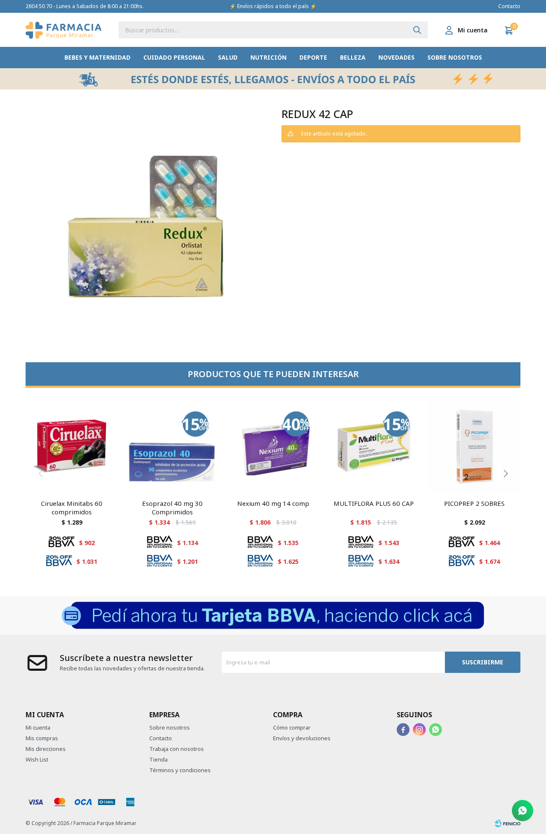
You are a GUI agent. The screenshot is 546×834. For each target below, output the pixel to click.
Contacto (509, 6)
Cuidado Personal (174, 57)
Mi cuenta (38, 727)
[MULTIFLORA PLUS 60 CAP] (374, 447)
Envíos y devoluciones (302, 738)
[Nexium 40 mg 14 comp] (273, 447)
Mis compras (42, 738)
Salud (228, 57)
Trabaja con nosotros (176, 749)
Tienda (158, 759)
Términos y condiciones (180, 770)
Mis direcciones (46, 749)
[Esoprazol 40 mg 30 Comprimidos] (172, 447)
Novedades (396, 57)
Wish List (37, 759)
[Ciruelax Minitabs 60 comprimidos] (72, 447)
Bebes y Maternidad (97, 57)
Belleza (353, 57)
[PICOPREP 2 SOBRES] (474, 447)
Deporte (313, 57)
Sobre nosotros (454, 57)
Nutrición (268, 57)
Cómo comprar (292, 727)
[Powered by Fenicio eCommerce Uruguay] (507, 823)
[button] (417, 29)
